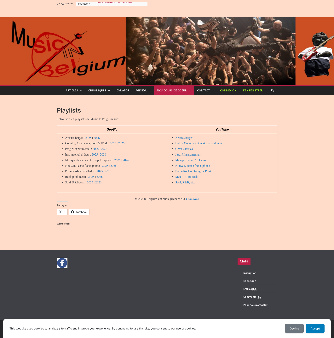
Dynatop (123, 90)
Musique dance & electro (190, 160)
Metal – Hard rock (186, 177)
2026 (97, 138)
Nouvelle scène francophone (192, 165)
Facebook (192, 198)
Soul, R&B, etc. (185, 182)
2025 (88, 138)
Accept (315, 328)
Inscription (249, 273)
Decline (294, 328)
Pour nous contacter (255, 305)
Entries (249, 289)
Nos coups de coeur (172, 90)
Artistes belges (184, 138)
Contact (203, 90)
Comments (252, 296)
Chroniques (97, 90)
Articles (72, 90)
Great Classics (184, 149)
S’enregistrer (253, 90)
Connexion (228, 90)
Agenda (141, 90)
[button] (80, 90)
